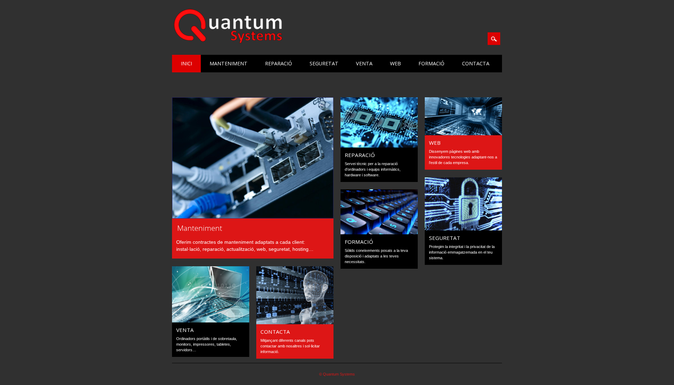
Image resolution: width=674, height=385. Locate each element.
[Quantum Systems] (228, 42)
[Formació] (379, 232)
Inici (186, 63)
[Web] (463, 133)
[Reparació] (379, 146)
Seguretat (324, 63)
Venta (364, 63)
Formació (431, 63)
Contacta (475, 63)
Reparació (278, 63)
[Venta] (210, 321)
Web (395, 63)
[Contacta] (294, 322)
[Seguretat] (463, 228)
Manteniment (228, 63)
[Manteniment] (252, 217)
